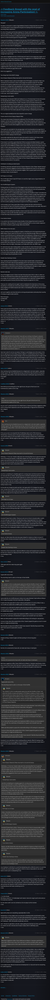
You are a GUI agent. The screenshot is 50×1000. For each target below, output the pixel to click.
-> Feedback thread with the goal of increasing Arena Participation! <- (20, 10)
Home (2, 995)
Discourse (9, 999)
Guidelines (14, 995)
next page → (3, 987)
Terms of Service (22, 995)
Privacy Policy (31, 995)
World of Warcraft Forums (6, 1)
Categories (8, 995)
